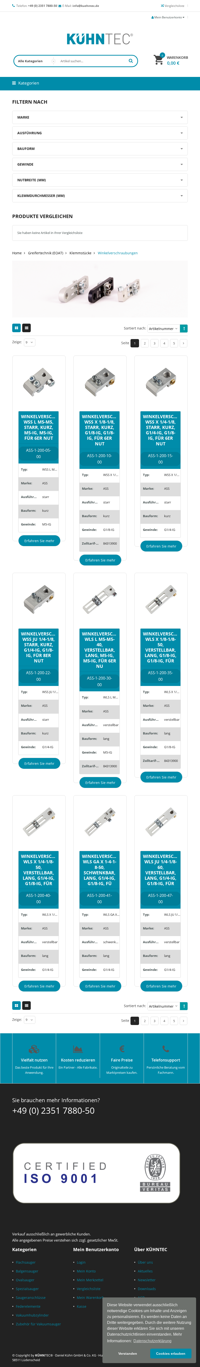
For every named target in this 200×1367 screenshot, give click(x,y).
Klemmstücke (80, 253)
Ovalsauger (25, 1280)
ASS (45, 483)
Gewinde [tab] (25, 164)
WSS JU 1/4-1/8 (50, 692)
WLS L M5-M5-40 (111, 697)
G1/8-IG (108, 529)
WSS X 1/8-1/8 (111, 475)
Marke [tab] (23, 117)
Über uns (145, 1262)
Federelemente (28, 1306)
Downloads (147, 1288)
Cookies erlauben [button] (170, 1353)
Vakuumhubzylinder (32, 1315)
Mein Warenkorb (90, 1297)
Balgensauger (27, 1271)
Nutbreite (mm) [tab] (31, 180)
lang (106, 738)
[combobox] (75, 61)
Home (17, 253)
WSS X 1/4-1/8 (172, 475)
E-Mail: (80, 6)
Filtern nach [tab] (29, 101)
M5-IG (46, 524)
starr (45, 497)
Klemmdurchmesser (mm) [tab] (41, 195)
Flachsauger (26, 1262)
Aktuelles (145, 1271)
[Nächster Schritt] (183, 343)
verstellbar (111, 725)
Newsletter (147, 1280)
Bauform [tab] (26, 148)
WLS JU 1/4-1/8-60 (172, 914)
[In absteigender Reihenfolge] (184, 328)
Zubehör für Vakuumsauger (38, 1324)
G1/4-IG (169, 529)
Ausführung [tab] (29, 133)
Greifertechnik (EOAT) (45, 253)
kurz (45, 510)
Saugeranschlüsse (31, 1297)
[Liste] (26, 328)
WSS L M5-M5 (50, 469)
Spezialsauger (27, 1288)
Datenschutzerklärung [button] (152, 1341)
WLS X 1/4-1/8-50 (50, 914)
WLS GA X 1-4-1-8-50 (111, 914)
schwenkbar (111, 942)
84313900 (110, 543)
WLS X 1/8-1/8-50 (172, 692)
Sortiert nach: (135, 328)
